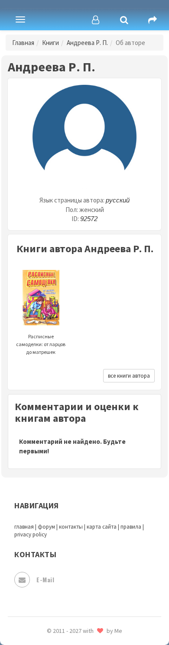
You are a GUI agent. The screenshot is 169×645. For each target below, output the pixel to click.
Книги (50, 43)
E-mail (45, 579)
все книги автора (129, 375)
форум (46, 526)
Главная (23, 43)
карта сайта (102, 526)
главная (24, 526)
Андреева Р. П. (87, 43)
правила (130, 526)
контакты (71, 526)
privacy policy (30, 534)
